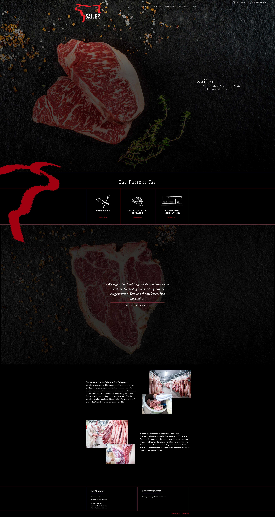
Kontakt (194, 6)
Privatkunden (170, 6)
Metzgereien (145, 6)
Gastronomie (157, 6)
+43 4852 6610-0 (242, 2)
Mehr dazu (103, 217)
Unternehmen (183, 6)
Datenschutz (176, 513)
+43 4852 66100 (98, 503)
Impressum (185, 513)
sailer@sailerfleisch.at (260, 2)
